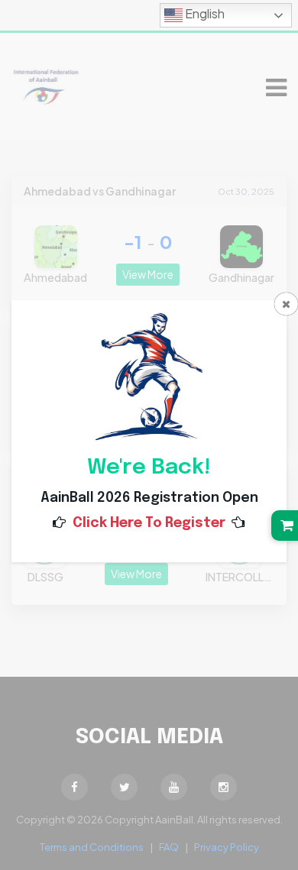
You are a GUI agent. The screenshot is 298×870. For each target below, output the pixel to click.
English (204, 13)
